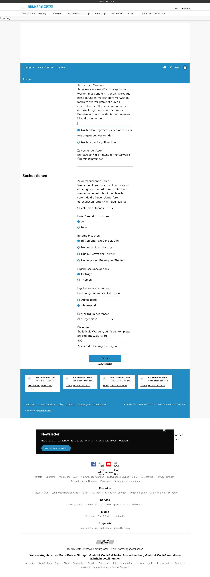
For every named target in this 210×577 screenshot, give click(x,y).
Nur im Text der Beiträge (97, 247)
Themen (86, 279)
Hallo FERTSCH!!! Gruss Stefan (46, 381)
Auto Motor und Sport (50, 563)
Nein (84, 227)
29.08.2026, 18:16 (118, 386)
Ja (82, 221)
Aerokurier (30, 563)
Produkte (110, 1)
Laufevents (57, 13)
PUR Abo (96, 493)
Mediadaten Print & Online (98, 516)
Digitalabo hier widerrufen (127, 481)
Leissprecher (34, 386)
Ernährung (100, 13)
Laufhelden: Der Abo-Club (65, 493)
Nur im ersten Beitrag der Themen (103, 260)
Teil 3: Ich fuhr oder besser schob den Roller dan (84, 381)
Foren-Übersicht (47, 404)
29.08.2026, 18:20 (81, 386)
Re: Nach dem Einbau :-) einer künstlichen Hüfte (46, 378)
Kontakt (38, 477)
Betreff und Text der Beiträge (100, 240)
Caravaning (78, 563)
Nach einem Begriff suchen (98, 142)
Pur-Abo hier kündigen (115, 493)
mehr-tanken (129, 563)
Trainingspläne (27, 13)
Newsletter (137, 504)
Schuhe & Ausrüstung (79, 13)
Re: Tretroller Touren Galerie (84, 378)
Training (42, 13)
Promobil (85, 567)
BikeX (66, 563)
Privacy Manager (165, 477)
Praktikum (105, 481)
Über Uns (50, 477)
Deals (125, 504)
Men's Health (146, 563)
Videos (131, 13)
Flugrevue (104, 563)
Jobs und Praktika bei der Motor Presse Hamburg (105, 528)
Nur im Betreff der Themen (98, 254)
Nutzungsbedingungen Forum (122, 477)
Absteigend (88, 305)
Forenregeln (84, 404)
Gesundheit (117, 13)
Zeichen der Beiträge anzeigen (97, 346)
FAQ (61, 404)
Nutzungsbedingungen (92, 477)
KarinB (69, 386)
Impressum (64, 477)
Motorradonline (163, 563)
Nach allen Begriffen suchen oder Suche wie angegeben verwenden (105, 133)
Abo (46, 493)
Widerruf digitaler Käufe (142, 493)
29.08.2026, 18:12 (156, 386)
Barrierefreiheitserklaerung (83, 481)
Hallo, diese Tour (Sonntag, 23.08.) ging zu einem (159, 381)
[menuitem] (174, 67)
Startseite (30, 404)
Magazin (37, 493)
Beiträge (86, 274)
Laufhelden (146, 13)
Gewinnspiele (112, 504)
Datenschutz (99, 404)
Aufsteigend (89, 300)
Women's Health (120, 567)
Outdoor (178, 563)
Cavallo (91, 563)
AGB (75, 477)
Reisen (84, 493)
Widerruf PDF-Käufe (167, 493)
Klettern (116, 563)
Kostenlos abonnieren (56, 448)
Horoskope (160, 13)
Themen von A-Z (94, 504)
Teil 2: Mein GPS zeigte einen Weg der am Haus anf (121, 381)
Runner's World (101, 567)
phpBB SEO (45, 411)
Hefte (101, 1)
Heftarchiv (120, 516)
